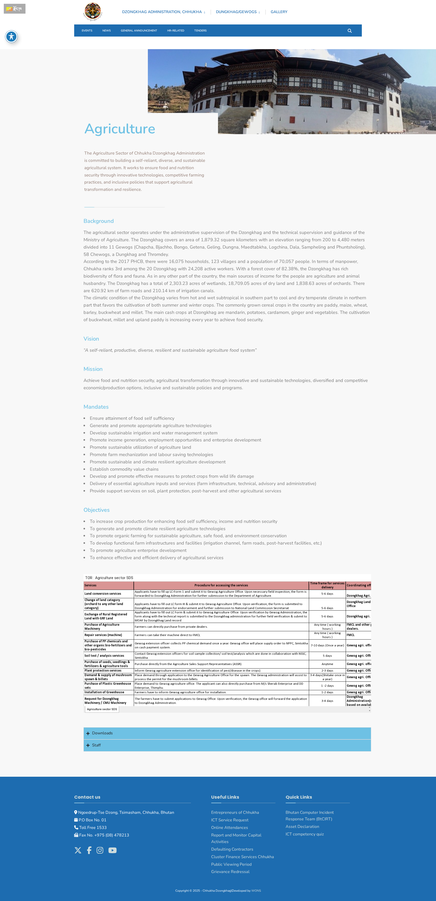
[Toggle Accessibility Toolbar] (11, 37)
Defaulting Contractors (232, 849)
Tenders (200, 31)
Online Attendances (229, 827)
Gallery (279, 11)
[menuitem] (166, 11)
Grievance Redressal (231, 872)
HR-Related (175, 31)
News (106, 31)
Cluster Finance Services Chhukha (242, 857)
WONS (256, 891)
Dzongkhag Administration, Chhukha (162, 11)
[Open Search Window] (349, 30)
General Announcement (139, 31)
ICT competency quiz (305, 834)
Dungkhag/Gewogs (236, 11)
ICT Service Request (230, 820)
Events (87, 31)
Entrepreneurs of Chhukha (235, 812)
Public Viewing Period (231, 864)
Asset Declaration (302, 826)
